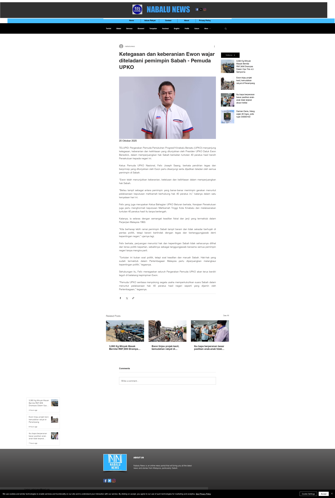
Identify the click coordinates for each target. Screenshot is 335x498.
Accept (323, 493)
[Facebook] (197, 9)
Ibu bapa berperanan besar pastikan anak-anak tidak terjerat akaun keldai (209, 347)
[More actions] (214, 46)
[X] (201, 9)
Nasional (165, 28)
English (176, 28)
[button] (225, 28)
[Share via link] (133, 298)
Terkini (108, 28)
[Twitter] (109, 480)
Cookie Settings (308, 493)
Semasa (129, 28)
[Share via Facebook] (120, 298)
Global (118, 28)
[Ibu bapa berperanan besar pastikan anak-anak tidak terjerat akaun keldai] (210, 331)
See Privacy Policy (203, 493)
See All (226, 315)
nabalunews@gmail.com (40, 489)
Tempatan (153, 28)
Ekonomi (141, 28)
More (206, 28)
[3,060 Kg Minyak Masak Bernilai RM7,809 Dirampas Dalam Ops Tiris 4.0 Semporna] (125, 331)
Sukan (196, 28)
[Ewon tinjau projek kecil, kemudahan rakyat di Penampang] (168, 331)
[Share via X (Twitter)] (126, 298)
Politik (187, 28)
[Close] (331, 494)
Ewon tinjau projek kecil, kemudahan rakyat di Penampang (165, 347)
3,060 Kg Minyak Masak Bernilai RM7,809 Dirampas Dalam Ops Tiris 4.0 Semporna (124, 347)
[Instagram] (204, 9)
